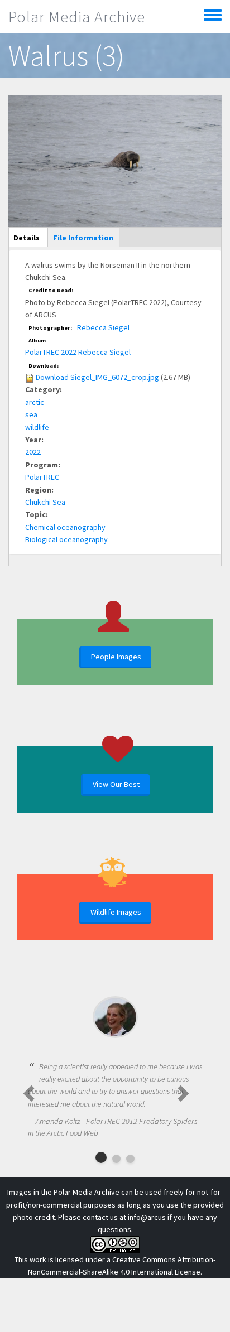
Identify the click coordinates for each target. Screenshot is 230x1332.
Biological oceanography (66, 539)
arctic (34, 402)
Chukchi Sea (45, 502)
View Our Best (116, 784)
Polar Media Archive (76, 17)
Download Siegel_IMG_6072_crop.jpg (97, 377)
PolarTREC (42, 477)
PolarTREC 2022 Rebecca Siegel (78, 352)
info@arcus (147, 1217)
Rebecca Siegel (103, 327)
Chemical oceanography (65, 527)
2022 (33, 452)
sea (31, 414)
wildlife (37, 427)
